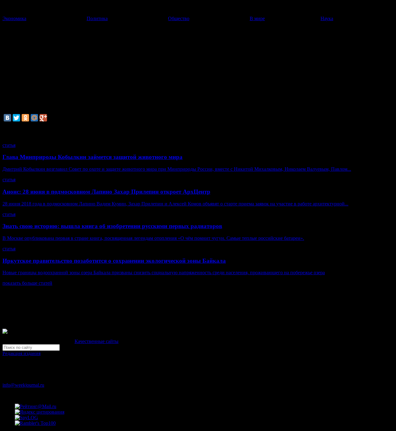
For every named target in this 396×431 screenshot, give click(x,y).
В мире (257, 18)
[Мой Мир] (34, 117)
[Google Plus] (43, 117)
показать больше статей (27, 283)
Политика (97, 18)
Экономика (14, 18)
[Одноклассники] (25, 117)
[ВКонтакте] (7, 117)
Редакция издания (21, 353)
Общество (178, 18)
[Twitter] (16, 117)
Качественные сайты (96, 341)
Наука (327, 18)
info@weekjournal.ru (23, 385)
